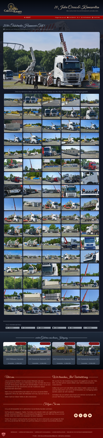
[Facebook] (76, 415)
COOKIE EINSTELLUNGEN (58, 432)
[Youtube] (90, 415)
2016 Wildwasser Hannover (14, 359)
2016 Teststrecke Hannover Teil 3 (39, 359)
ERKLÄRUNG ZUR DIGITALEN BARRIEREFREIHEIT (79, 432)
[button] (27, 17)
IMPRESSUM (14, 432)
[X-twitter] (80, 415)
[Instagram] (85, 415)
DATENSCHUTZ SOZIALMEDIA (42, 432)
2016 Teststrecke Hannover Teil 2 (64, 359)
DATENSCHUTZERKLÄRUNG (26, 432)
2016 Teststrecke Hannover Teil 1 (88, 359)
